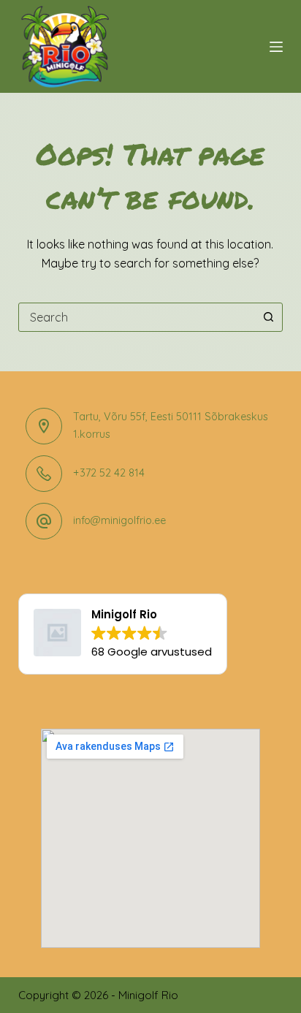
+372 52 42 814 (109, 472)
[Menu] (276, 46)
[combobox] (137, 317)
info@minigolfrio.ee (119, 520)
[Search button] (268, 317)
